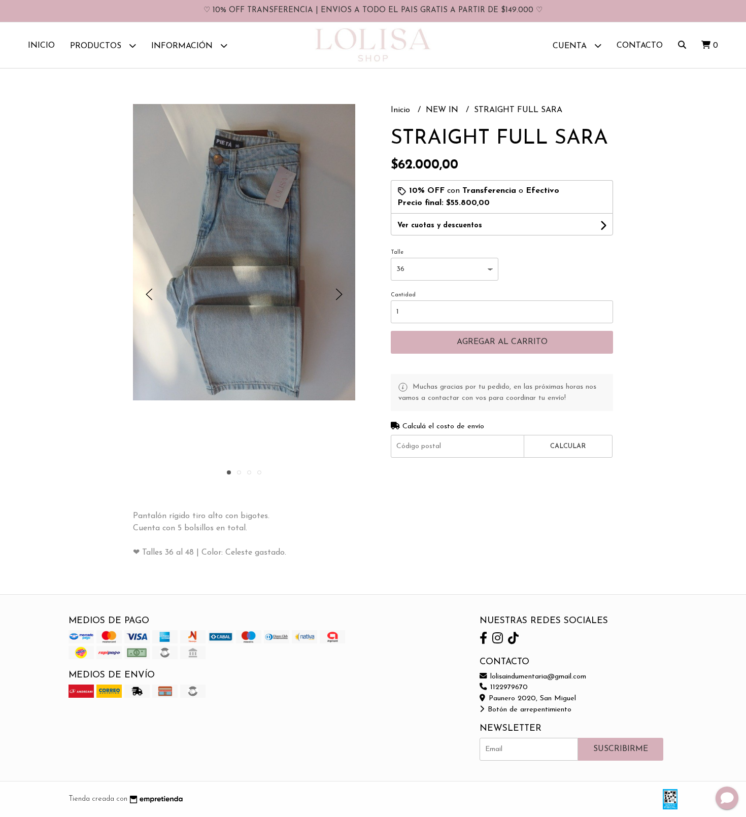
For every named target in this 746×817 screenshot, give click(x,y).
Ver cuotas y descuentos (439, 225)
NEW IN (443, 110)
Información (183, 46)
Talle (397, 252)
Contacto (640, 46)
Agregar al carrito (502, 342)
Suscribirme (620, 749)
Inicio (41, 46)
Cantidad (403, 295)
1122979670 (508, 687)
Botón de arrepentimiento (528, 709)
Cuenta (571, 46)
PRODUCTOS (97, 46)
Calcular (568, 446)
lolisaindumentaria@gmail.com (537, 676)
